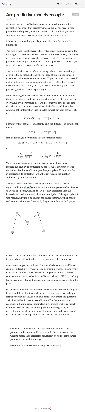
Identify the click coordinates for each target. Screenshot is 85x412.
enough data (69, 103)
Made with (45, 408)
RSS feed (33, 408)
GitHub (69, 4)
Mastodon (79, 4)
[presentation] (68, 61)
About (59, 4)
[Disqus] (42, 376)
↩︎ (40, 339)
